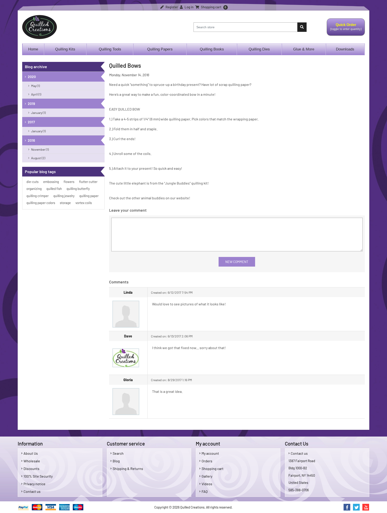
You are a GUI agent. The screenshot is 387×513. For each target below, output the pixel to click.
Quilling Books (212, 49)
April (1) (36, 94)
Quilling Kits (65, 49)
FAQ (205, 491)
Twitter (356, 507)
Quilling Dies (259, 49)
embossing (51, 182)
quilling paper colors (40, 203)
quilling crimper (37, 196)
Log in (189, 7)
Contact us (32, 491)
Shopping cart (213, 468)
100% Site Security (38, 476)
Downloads (345, 49)
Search (118, 453)
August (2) (38, 158)
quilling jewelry (64, 196)
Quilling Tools (110, 49)
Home (33, 49)
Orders (207, 461)
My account (210, 453)
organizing (34, 189)
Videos (207, 484)
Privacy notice (34, 484)
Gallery (207, 476)
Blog (116, 461)
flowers (69, 182)
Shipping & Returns (128, 468)
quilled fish (54, 189)
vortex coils (83, 203)
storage (65, 203)
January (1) (38, 113)
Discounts (31, 468)
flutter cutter (88, 182)
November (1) (40, 149)
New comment (236, 262)
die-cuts (32, 182)
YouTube (365, 507)
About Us (31, 453)
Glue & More (303, 49)
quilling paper (89, 196)
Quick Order (344, 29)
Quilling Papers (160, 49)
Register (171, 7)
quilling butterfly (78, 189)
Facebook (346, 507)
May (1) (35, 86)
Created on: (159, 292)
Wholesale (32, 461)
